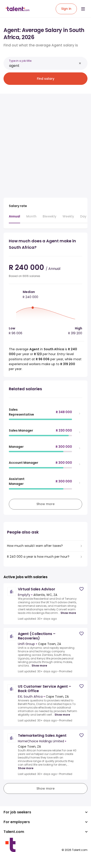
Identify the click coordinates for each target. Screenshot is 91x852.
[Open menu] (83, 9)
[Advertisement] (45, 143)
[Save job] (81, 589)
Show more (68, 613)
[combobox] (43, 66)
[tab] (14, 218)
